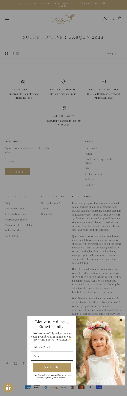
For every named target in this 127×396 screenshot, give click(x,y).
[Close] (121, 320)
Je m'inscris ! (51, 367)
